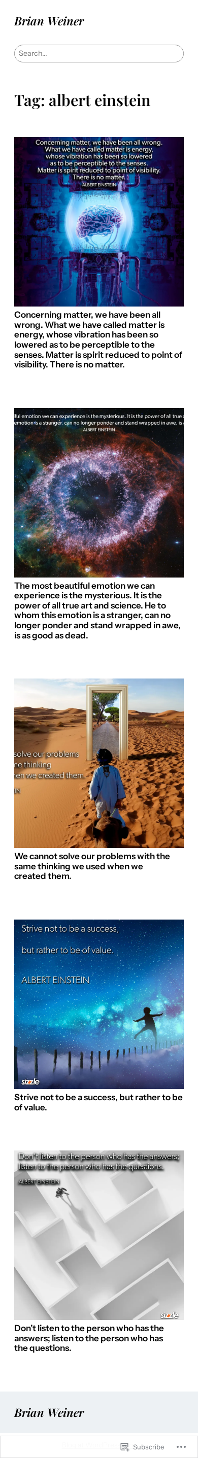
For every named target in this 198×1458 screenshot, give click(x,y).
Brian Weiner (49, 20)
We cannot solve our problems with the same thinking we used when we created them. (92, 866)
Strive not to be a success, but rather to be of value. (98, 1102)
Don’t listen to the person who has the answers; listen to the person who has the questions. (89, 1338)
